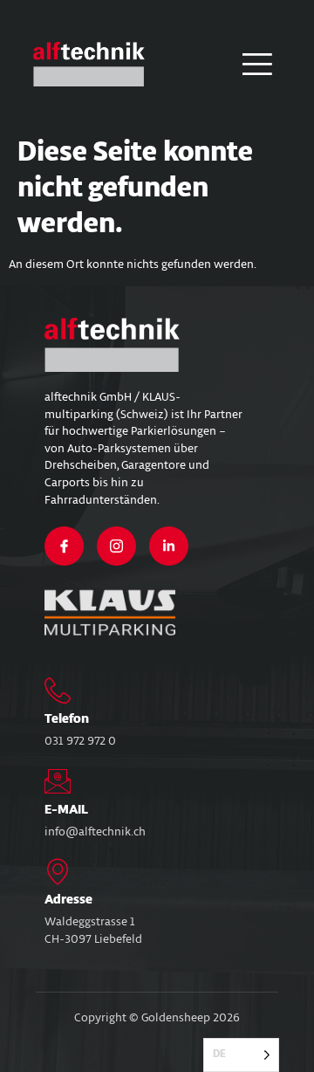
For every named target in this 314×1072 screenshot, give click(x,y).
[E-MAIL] (57, 781)
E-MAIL (66, 810)
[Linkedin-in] (168, 546)
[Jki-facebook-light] (64, 546)
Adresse (68, 900)
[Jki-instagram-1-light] (116, 546)
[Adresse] (57, 871)
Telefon (66, 719)
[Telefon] (57, 690)
